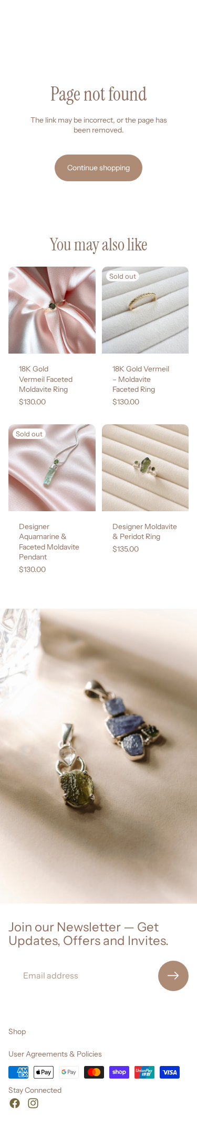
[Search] (34, 31)
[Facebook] (14, 1103)
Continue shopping (98, 167)
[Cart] (184, 31)
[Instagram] (33, 1103)
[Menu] (12, 31)
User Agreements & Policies (55, 1054)
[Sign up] (173, 976)
